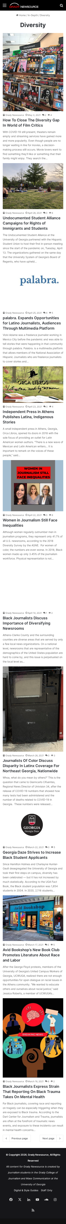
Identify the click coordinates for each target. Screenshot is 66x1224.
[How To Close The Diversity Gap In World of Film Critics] (33, 72)
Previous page (20, 1138)
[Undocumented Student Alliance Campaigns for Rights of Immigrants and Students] (33, 186)
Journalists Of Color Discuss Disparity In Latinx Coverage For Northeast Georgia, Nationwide (31, 765)
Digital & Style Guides (26, 1190)
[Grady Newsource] (23, 5)
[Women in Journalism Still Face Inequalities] (33, 485)
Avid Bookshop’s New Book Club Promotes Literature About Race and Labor (31, 955)
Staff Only (46, 1190)
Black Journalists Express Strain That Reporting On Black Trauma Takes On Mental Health (31, 1091)
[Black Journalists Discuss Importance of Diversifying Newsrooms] (33, 586)
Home (22, 15)
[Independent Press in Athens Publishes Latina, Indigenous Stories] (33, 384)
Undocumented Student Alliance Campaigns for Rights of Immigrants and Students (31, 223)
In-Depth (33, 15)
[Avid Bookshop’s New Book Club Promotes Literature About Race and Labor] (33, 918)
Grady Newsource (15, 115)
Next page (48, 1138)
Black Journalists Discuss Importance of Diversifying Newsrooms (26, 623)
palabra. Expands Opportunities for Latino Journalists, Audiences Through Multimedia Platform (32, 323)
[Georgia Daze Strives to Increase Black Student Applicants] (33, 826)
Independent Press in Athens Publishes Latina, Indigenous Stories (28, 416)
